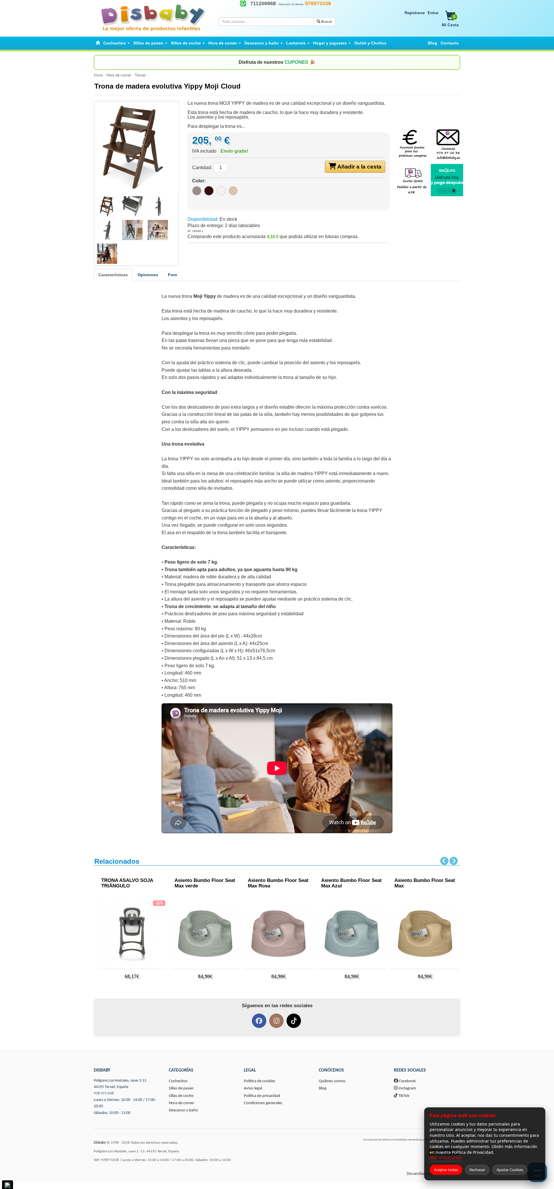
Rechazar (477, 1169)
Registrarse (415, 13)
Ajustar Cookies (510, 1169)
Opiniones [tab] (148, 274)
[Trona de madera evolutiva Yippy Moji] (136, 148)
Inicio (98, 75)
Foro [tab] (172, 274)
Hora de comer (118, 75)
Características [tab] (113, 274)
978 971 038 (104, 1093)
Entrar (433, 13)
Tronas (140, 75)
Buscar (326, 22)
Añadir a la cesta (358, 167)
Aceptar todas (446, 1169)
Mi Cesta (450, 21)
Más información (446, 1157)
